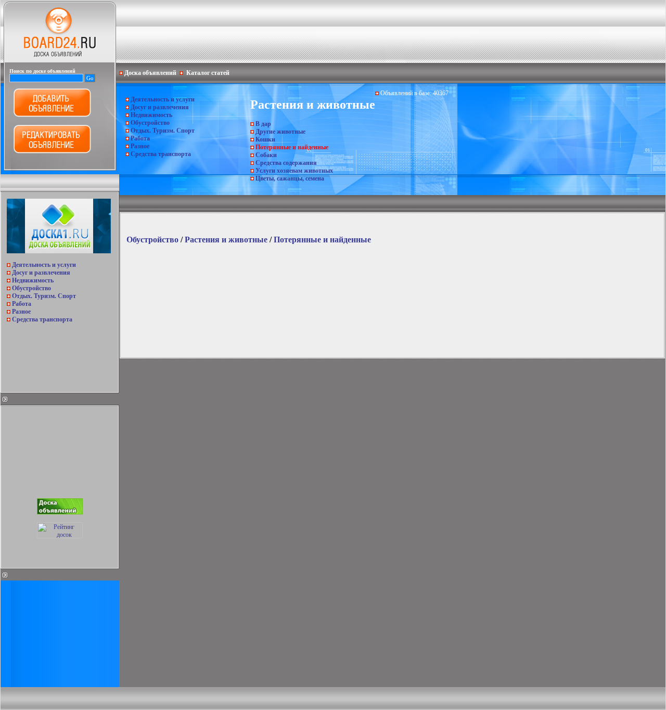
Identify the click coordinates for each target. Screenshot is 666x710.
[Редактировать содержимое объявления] (52, 151)
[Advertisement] (59, 354)
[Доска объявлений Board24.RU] (60, 60)
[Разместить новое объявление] (52, 115)
